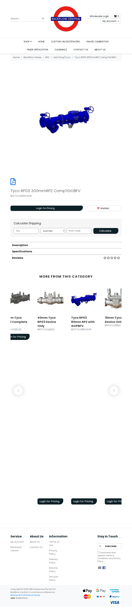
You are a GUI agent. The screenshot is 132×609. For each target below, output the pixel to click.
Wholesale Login (99, 16)
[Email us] (99, 568)
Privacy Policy (53, 552)
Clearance (61, 49)
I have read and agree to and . (109, 557)
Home (41, 41)
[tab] (66, 245)
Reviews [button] (17, 258)
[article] (50, 396)
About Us (99, 49)
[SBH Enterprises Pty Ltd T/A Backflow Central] (66, 19)
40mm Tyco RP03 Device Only (47, 322)
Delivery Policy (53, 561)
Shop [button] (27, 41)
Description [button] (20, 245)
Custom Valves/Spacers (65, 41)
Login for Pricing (45, 208)
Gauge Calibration (97, 41)
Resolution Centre (16, 549)
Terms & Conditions (105, 557)
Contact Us (80, 49)
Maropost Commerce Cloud (25, 595)
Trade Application (37, 49)
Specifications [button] (22, 251)
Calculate (105, 231)
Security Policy (53, 578)
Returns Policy (53, 569)
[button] (105, 208)
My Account (110, 21)
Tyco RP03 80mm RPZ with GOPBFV (83, 322)
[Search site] (43, 19)
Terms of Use (54, 543)
